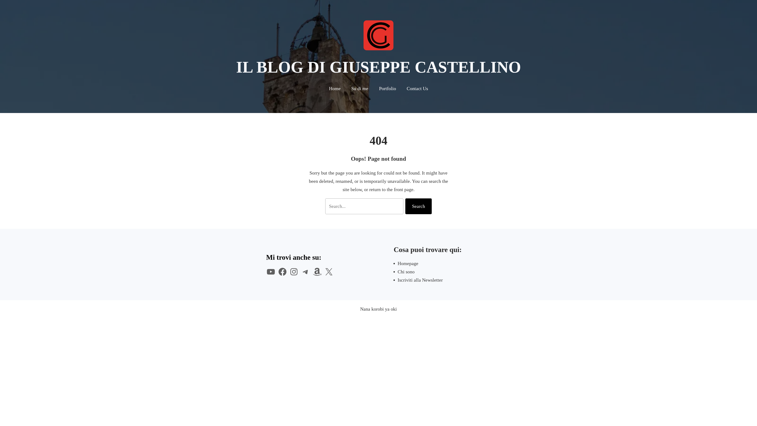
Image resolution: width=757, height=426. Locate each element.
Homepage (408, 263)
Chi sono (406, 271)
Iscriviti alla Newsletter (420, 280)
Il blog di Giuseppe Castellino (378, 67)
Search (418, 206)
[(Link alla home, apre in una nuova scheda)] (378, 35)
